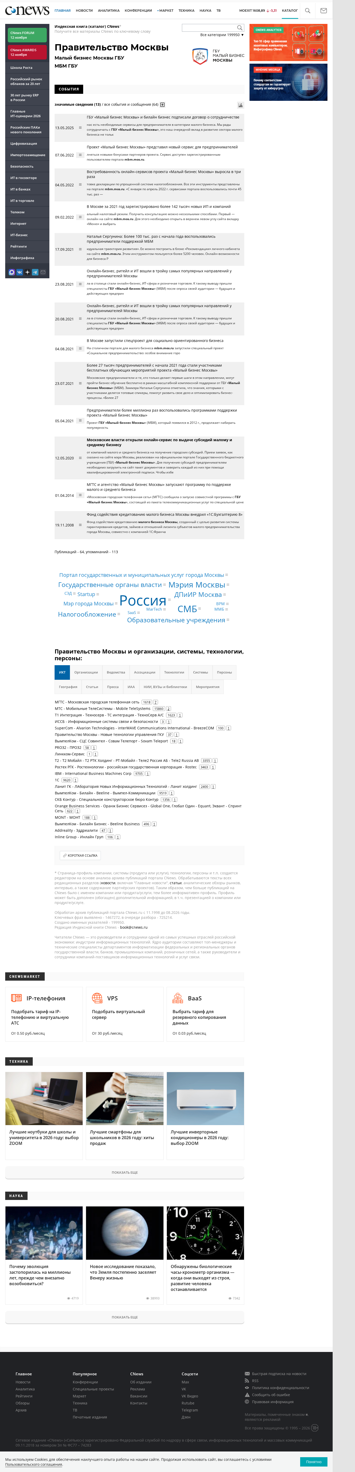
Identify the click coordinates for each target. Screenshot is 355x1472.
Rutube (188, 1403)
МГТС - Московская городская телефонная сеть (97, 701)
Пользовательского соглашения (33, 1464)
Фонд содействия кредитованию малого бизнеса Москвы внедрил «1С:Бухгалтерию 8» (164, 514)
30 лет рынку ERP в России (24, 97)
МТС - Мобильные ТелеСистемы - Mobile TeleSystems (102, 708)
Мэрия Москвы (196, 584)
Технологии (174, 672)
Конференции (85, 1381)
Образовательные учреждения (176, 619)
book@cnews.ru (134, 927)
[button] (307, 10)
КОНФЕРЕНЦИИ (138, 10)
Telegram (190, 1410)
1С (57, 779)
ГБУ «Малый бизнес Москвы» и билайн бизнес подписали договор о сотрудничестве (163, 117)
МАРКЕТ (166, 10)
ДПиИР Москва (198, 594)
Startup (86, 594)
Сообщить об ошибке (271, 1394)
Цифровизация (23, 143)
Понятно (313, 1461)
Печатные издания (90, 1417)
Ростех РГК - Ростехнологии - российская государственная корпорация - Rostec (126, 766)
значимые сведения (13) (78, 104)
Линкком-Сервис (70, 753)
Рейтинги (18, 246)
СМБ (187, 609)
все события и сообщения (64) (131, 104)
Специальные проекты (93, 1389)
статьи (176, 882)
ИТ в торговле (22, 200)
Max (185, 1381)
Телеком (17, 212)
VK (184, 1389)
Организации (86, 672)
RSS (255, 1380)
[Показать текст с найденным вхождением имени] (162, 105)
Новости (23, 1381)
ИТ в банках (20, 189)
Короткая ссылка (82, 855)
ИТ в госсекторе (23, 177)
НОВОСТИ (84, 10)
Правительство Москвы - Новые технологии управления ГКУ (109, 734)
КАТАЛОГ (290, 10)
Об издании (141, 1381)
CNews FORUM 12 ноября (22, 35)
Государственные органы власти (110, 584)
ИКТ (62, 672)
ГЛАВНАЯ (63, 10)
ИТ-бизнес (19, 235)
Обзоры (23, 1403)
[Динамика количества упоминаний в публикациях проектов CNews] (240, 105)
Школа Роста (21, 67)
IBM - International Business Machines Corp (93, 773)
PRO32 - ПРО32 (68, 747)
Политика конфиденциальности (280, 1387)
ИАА (131, 686)
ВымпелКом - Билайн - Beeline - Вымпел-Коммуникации (105, 792)
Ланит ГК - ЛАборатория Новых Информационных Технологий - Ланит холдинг (126, 786)
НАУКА (205, 10)
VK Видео (190, 1396)
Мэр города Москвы (88, 603)
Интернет (18, 223)
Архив (21, 1410)
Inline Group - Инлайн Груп (79, 836)
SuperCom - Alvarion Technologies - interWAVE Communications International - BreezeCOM (134, 727)
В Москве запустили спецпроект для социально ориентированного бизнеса (155, 340)
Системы (200, 672)
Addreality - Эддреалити (76, 830)
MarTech (154, 609)
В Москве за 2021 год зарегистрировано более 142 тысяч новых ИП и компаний (159, 206)
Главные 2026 (25, 113)
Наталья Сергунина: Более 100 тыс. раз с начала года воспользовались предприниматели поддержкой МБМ (151, 239)
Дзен (186, 1417)
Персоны (224, 672)
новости (108, 882)
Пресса (113, 686)
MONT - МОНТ (67, 817)
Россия (143, 599)
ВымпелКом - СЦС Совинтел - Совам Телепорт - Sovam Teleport (111, 740)
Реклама (137, 1389)
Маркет (79, 1396)
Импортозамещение (27, 155)
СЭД (68, 593)
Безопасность (22, 166)
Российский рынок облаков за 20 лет (26, 81)
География (68, 686)
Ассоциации (144, 672)
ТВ (218, 10)
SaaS (132, 612)
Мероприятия (207, 686)
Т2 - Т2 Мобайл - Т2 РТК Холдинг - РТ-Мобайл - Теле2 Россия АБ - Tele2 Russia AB (127, 760)
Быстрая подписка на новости (279, 1373)
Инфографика (22, 257)
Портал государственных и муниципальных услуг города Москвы (141, 574)
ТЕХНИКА (186, 10)
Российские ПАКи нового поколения (25, 129)
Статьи (92, 686)
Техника (80, 1403)
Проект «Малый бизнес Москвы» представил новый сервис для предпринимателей (162, 146)
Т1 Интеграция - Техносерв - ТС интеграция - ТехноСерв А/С (109, 714)
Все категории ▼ (222, 34)
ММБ (219, 609)
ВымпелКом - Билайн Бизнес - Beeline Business (97, 823)
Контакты (138, 1403)
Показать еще (125, 1172)
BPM (220, 603)
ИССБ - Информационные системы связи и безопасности (106, 721)
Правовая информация (273, 1401)
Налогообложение (87, 614)
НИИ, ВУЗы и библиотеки (165, 686)
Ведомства (116, 672)
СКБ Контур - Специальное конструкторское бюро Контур (107, 799)
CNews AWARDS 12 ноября (23, 52)
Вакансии (138, 1396)
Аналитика (109, 10)
